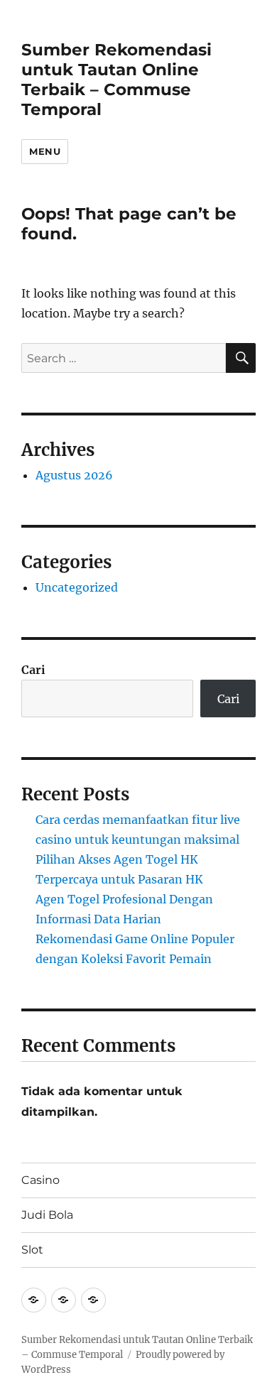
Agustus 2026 (74, 475)
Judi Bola (47, 1215)
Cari (33, 670)
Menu (44, 151)
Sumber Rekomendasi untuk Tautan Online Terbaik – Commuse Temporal (116, 79)
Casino (40, 1180)
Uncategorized (77, 587)
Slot (32, 1249)
